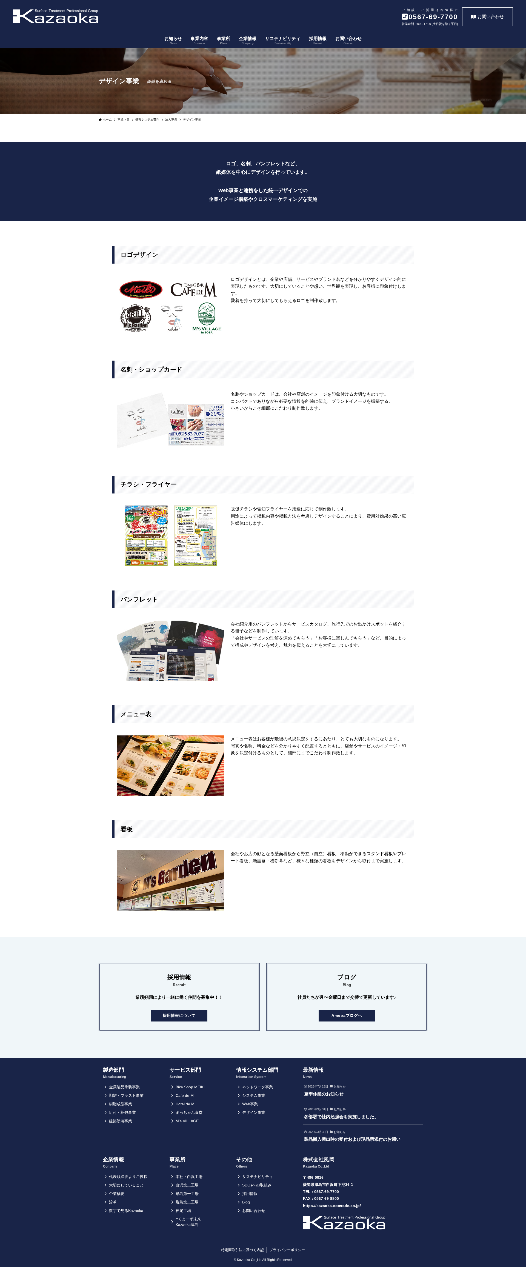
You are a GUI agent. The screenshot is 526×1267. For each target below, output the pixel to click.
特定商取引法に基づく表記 (242, 1250)
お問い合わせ (491, 16)
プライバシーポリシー (287, 1250)
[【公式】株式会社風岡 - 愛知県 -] (55, 16)
